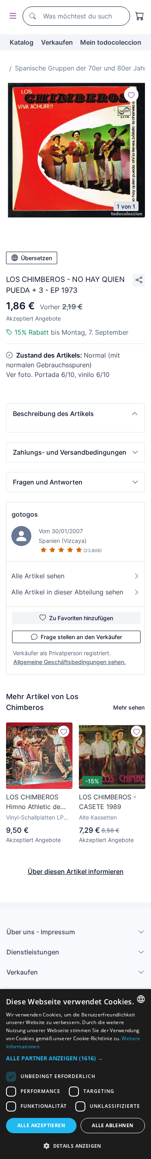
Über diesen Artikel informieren (76, 871)
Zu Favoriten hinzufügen (81, 618)
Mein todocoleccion (110, 42)
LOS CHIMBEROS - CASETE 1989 (107, 802)
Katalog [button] (21, 42)
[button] (75, 413)
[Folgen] (131, 94)
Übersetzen (36, 258)
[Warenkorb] (140, 16)
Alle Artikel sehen (37, 576)
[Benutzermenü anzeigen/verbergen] (11, 16)
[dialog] (75, 1074)
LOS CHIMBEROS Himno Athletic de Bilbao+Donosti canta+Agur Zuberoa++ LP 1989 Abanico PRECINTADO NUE (36, 802)
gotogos (25, 514)
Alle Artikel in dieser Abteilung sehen (67, 592)
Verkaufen (57, 42)
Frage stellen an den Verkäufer (81, 636)
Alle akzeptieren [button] (41, 1125)
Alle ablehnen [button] (112, 1125)
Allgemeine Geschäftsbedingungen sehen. (69, 661)
